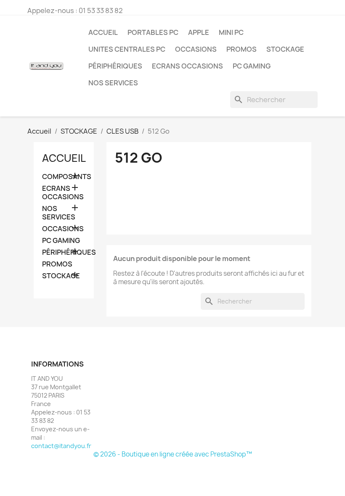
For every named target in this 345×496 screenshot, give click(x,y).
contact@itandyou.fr (61, 446)
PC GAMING (252, 66)
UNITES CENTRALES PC (126, 49)
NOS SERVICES (113, 82)
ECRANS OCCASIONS (187, 66)
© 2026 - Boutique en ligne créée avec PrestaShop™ (172, 454)
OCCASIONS (196, 49)
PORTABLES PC (152, 32)
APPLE (198, 32)
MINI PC (231, 32)
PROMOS (241, 49)
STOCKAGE (285, 49)
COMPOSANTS (63, 176)
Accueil (103, 32)
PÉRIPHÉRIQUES (115, 66)
